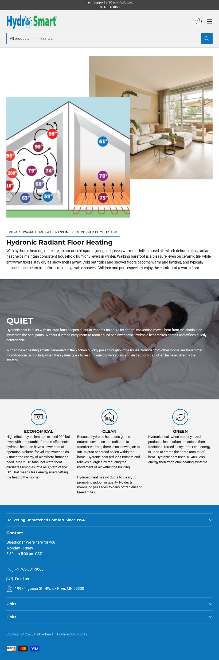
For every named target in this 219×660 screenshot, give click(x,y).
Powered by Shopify (72, 634)
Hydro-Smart (43, 634)
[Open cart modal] (198, 21)
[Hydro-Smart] (31, 21)
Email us (22, 579)
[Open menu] (209, 21)
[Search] (207, 38)
